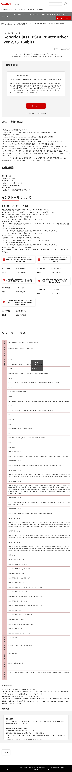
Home (2, 23)
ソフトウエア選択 (60, 23)
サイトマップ (32, 767)
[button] (6, 9)
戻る (6, 752)
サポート (9, 23)
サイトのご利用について (43, 767)
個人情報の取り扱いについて (57, 767)
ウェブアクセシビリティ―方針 (42, 769)
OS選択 (51, 23)
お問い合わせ (23, 767)
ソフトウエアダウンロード (21, 23)
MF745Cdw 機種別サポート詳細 (38, 23)
